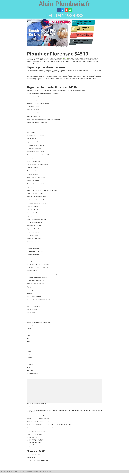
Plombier (29, 447)
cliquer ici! (50, 471)
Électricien (71, 471)
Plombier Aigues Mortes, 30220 (35, 439)
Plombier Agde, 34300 (32, 437)
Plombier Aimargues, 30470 (34, 442)
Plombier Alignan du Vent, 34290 (35, 444)
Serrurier (67, 471)
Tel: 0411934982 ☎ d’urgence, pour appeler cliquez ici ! (40, 374)
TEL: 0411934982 (64, 15)
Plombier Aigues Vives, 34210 (34, 440)
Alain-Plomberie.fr (64, 4)
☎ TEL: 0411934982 (57, 72)
